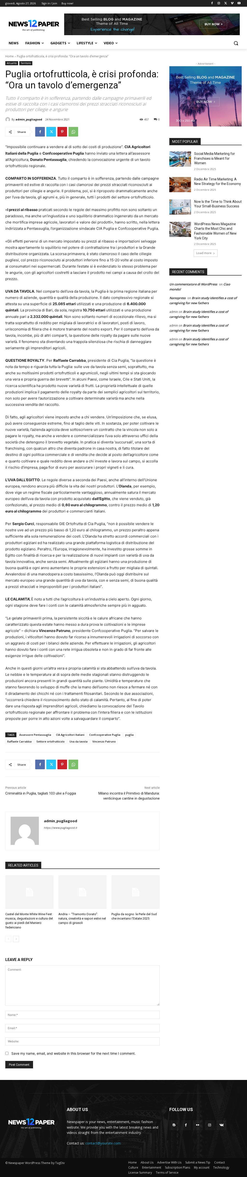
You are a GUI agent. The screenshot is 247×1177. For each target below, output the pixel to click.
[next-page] (16, 939)
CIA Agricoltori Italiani (70, 734)
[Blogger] (174, 1125)
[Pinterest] (62, 132)
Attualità (12, 63)
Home (9, 56)
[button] (236, 43)
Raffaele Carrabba (19, 741)
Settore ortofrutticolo (50, 741)
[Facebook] (212, 3)
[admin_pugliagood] (8, 119)
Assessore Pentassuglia (35, 734)
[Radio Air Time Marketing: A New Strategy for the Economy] (180, 184)
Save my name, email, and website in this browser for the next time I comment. (73, 1053)
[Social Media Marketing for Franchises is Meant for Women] (180, 159)
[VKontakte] (221, 1125)
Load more (204, 253)
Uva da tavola (78, 741)
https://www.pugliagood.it (60, 827)
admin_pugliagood (28, 119)
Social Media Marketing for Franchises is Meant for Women (214, 158)
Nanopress (177, 298)
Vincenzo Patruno (104, 741)
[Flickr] (197, 1125)
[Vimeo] (232, 3)
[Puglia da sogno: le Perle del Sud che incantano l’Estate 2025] (135, 892)
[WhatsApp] (73, 132)
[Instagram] (219, 3)
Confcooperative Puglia (104, 734)
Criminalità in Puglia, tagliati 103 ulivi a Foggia (40, 793)
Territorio (26, 63)
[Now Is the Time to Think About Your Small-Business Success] (180, 207)
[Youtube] (239, 3)
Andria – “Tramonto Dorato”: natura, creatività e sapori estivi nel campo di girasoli (82, 918)
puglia (129, 734)
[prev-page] (8, 939)
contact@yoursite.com (103, 1143)
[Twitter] (225, 3)
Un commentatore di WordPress (193, 284)
